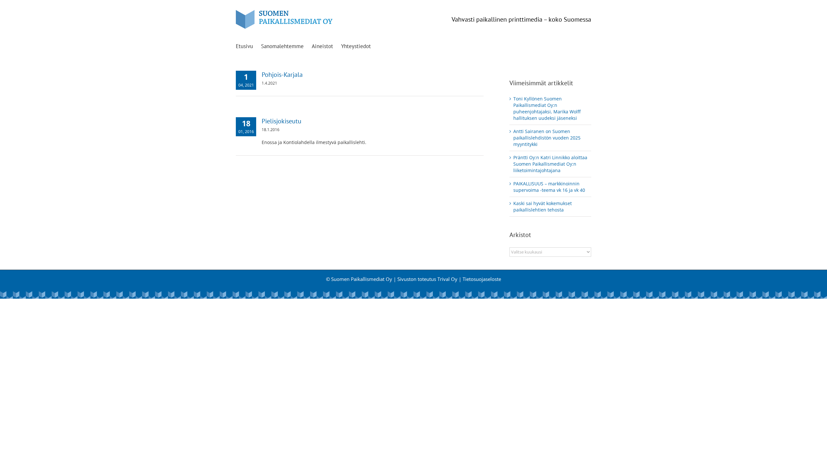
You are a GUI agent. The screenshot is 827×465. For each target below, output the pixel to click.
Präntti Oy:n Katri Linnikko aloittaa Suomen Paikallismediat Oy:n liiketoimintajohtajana (550, 163)
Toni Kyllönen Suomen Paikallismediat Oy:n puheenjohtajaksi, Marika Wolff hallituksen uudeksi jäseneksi (547, 108)
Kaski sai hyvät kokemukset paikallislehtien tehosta (542, 206)
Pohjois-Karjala (282, 74)
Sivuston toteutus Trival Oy (427, 279)
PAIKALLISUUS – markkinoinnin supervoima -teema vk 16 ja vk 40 (549, 187)
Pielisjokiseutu (281, 121)
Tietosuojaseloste (482, 279)
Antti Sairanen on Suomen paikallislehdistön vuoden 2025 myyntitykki (547, 137)
